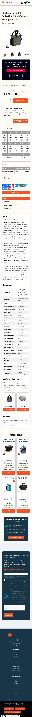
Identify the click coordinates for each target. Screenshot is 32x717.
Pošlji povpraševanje (16, 537)
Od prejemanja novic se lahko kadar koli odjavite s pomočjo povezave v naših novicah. (16, 586)
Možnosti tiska (7, 205)
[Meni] (28, 2)
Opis (4, 198)
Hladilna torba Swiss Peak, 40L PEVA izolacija (23, 479)
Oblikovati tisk (16, 75)
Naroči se (8, 615)
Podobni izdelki (7, 209)
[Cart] (25, 3)
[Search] (18, 3)
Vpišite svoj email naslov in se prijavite (14, 570)
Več (9, 472)
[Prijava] (22, 3)
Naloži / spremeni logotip (16, 70)
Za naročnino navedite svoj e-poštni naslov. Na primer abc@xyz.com (15, 577)
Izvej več (22, 705)
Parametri (6, 202)
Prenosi (5, 212)
